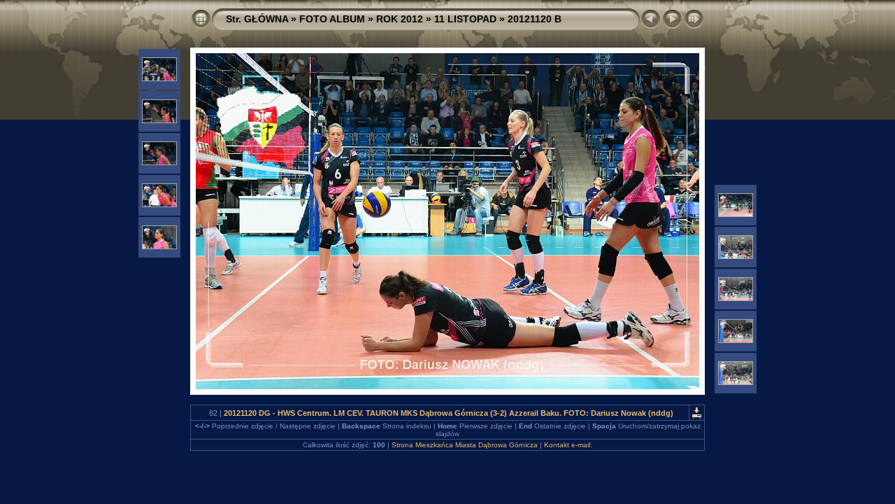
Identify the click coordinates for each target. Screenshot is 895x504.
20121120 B (534, 18)
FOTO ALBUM (332, 18)
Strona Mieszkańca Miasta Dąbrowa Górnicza (465, 445)
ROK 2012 (399, 18)
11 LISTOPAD (465, 18)
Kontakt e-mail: (568, 445)
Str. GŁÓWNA (257, 18)
